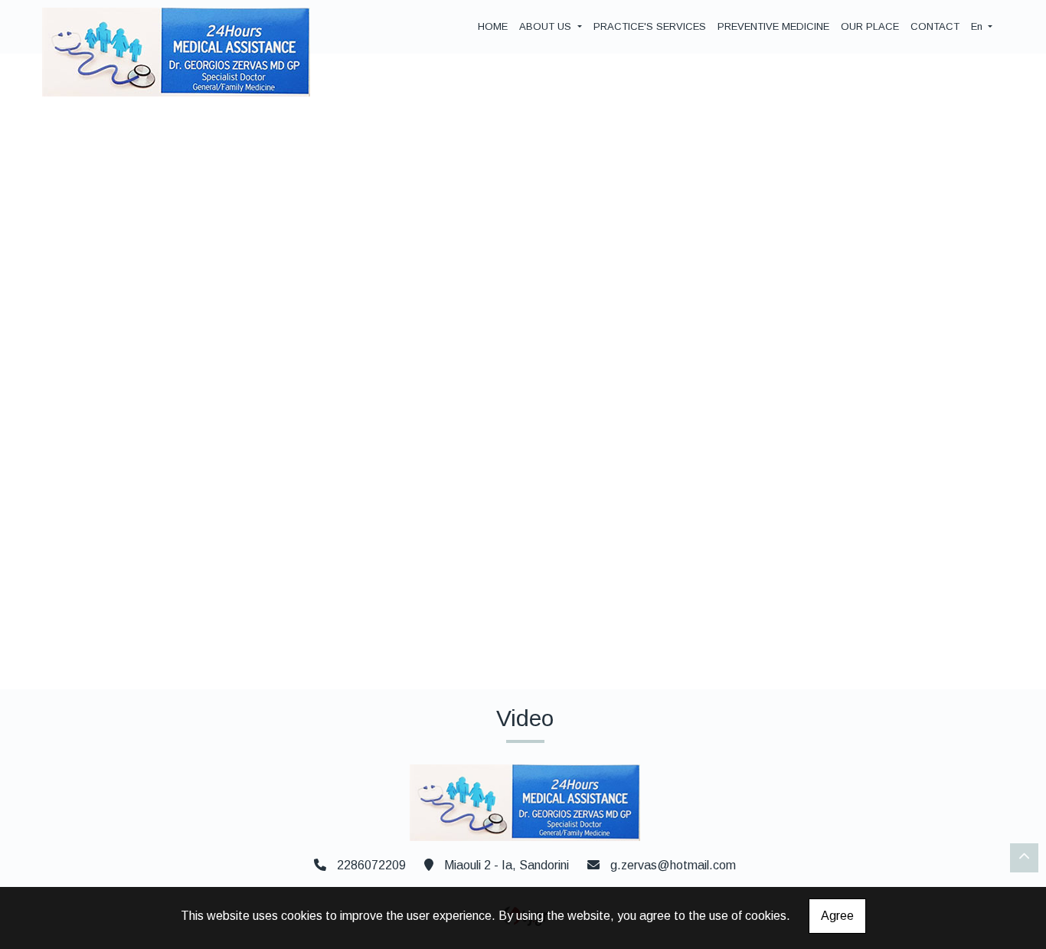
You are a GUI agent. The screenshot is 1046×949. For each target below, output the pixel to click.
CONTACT (934, 26)
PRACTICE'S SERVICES (649, 26)
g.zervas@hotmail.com (673, 865)
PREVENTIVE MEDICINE (773, 26)
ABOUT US (546, 26)
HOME (493, 26)
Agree (837, 915)
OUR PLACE (870, 26)
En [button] (978, 26)
